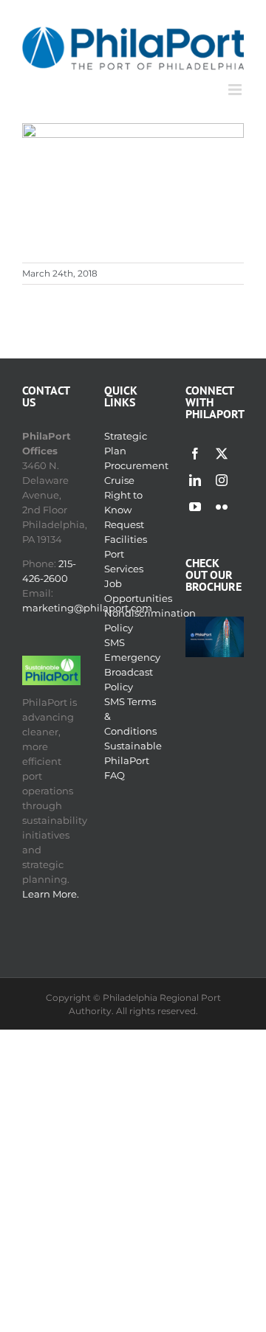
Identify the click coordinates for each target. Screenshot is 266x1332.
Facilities (125, 539)
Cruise (119, 480)
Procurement (136, 465)
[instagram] (222, 480)
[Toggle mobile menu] (236, 89)
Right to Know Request (124, 509)
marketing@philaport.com (87, 608)
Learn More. (50, 894)
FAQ (114, 775)
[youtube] (195, 507)
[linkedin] (195, 480)
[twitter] (222, 453)
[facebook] (195, 453)
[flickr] (222, 507)
